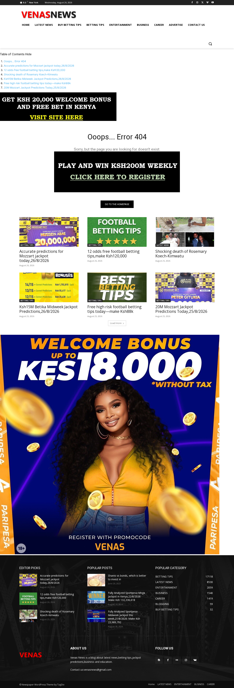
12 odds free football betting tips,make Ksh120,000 (34, 70)
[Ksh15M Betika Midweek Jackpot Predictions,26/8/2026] (49, 287)
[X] (202, 3)
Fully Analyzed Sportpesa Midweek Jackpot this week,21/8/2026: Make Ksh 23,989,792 (124, 617)
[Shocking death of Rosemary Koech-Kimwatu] (185, 232)
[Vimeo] (207, 3)
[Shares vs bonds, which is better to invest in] (96, 580)
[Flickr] (176, 660)
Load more (116, 323)
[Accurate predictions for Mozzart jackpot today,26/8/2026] (49, 232)
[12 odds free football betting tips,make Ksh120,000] (117, 232)
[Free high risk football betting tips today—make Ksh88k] (117, 287)
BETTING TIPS (26, 245)
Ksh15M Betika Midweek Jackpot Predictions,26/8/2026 (37, 78)
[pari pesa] (109, 553)
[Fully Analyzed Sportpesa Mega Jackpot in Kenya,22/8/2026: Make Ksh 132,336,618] (96, 597)
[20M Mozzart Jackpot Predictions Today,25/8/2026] (185, 287)
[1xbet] (58, 119)
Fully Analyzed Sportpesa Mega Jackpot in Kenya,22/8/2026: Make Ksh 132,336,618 (126, 596)
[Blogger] (159, 660)
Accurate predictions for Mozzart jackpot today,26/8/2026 (39, 65)
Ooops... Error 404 (15, 61)
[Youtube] (212, 3)
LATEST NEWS (162, 245)
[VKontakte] (195, 660)
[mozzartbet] (117, 191)
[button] (210, 43)
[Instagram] (197, 3)
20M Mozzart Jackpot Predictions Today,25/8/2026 (35, 87)
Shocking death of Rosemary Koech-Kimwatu (31, 74)
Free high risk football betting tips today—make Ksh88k (37, 83)
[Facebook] (192, 3)
